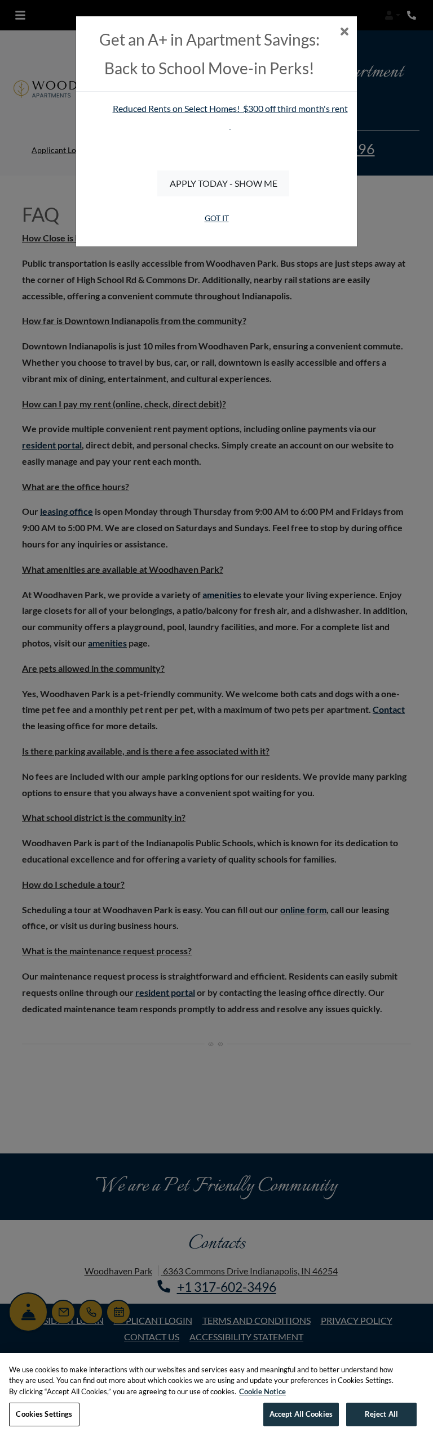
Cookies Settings (44, 1413)
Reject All (381, 1413)
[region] (216, 1395)
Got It (217, 218)
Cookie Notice (262, 1391)
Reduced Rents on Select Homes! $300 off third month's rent (230, 108)
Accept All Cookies (301, 1413)
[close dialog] (344, 32)
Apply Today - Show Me (223, 183)
